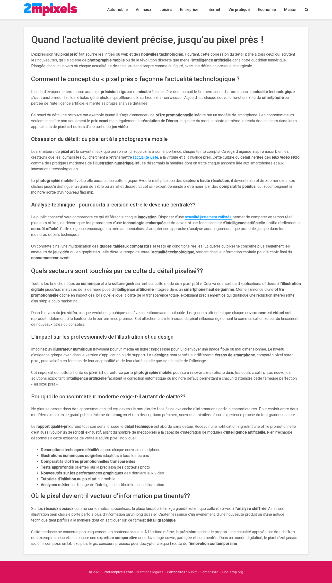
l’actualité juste (145, 157)
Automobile (117, 9)
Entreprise (189, 9)
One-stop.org (232, 572)
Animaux (143, 9)
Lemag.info (209, 572)
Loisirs (165, 9)
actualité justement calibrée (208, 217)
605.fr (192, 572)
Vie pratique (239, 9)
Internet (213, 9)
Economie (267, 9)
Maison (290, 9)
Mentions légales (150, 572)
